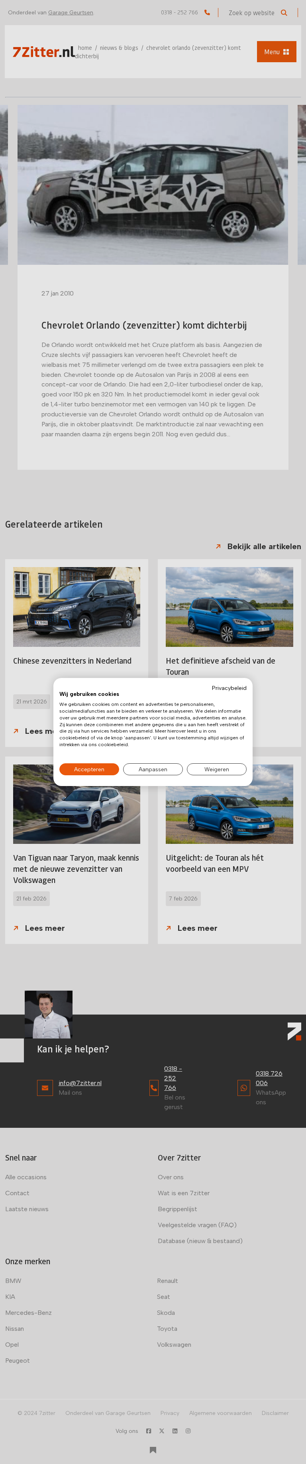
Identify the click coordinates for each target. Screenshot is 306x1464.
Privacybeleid (229, 688)
